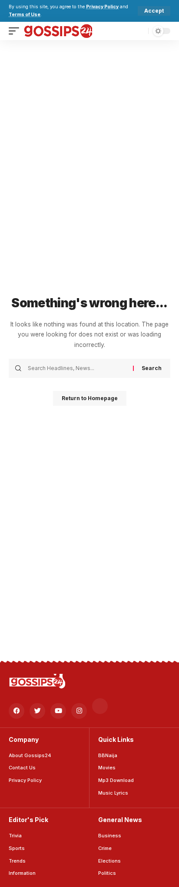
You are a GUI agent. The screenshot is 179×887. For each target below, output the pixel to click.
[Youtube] (58, 711)
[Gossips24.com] (57, 31)
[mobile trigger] (16, 31)
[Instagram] (79, 711)
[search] (139, 31)
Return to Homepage (90, 398)
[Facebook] (16, 711)
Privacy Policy (102, 7)
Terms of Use (24, 14)
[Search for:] (77, 368)
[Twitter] (37, 711)
